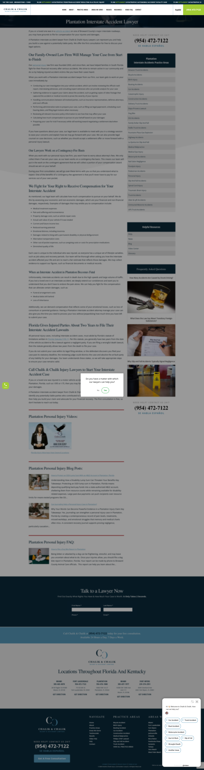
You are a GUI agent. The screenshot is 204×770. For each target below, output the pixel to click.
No (98, 390)
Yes (105, 390)
